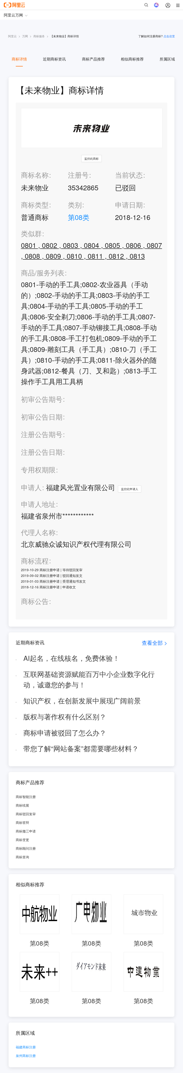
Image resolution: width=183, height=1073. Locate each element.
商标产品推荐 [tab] (93, 59)
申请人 (31, 487)
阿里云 (12, 36)
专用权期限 (38, 469)
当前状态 (129, 175)
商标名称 (35, 175)
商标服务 (39, 36)
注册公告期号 (41, 434)
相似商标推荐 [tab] (132, 59)
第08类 (78, 217)
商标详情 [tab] (19, 59)
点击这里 (169, 36)
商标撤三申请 (26, 831)
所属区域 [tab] (167, 59)
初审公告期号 (41, 399)
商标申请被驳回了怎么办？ (64, 732)
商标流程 (35, 560)
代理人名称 (38, 532)
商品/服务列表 (42, 272)
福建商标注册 (26, 1047)
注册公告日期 (41, 452)
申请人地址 (38, 504)
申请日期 (129, 204)
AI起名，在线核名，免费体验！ (71, 658)
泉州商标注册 (26, 1056)
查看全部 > (154, 642)
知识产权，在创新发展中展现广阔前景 (82, 700)
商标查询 (22, 856)
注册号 (78, 175)
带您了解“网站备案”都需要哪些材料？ (81, 748)
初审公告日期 (41, 417)
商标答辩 (22, 822)
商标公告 (35, 601)
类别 (75, 204)
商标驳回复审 (26, 813)
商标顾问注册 (26, 848)
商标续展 (22, 805)
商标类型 (35, 204)
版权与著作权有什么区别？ (64, 716)
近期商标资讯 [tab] (54, 59)
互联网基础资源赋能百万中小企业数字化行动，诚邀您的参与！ (89, 679)
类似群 (31, 233)
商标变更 (22, 839)
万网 (25, 36)
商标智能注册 (26, 796)
